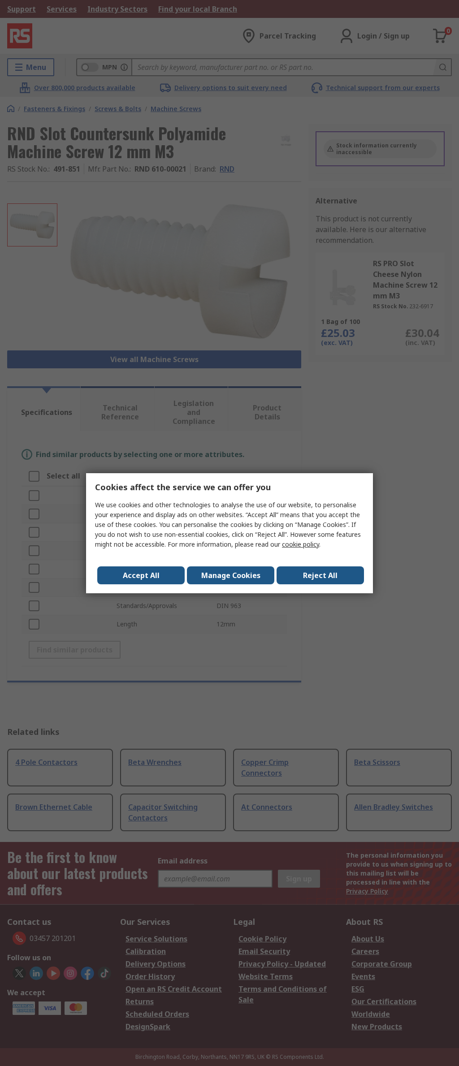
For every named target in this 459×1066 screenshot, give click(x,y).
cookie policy (300, 544)
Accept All (141, 575)
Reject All (320, 575)
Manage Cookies (230, 575)
